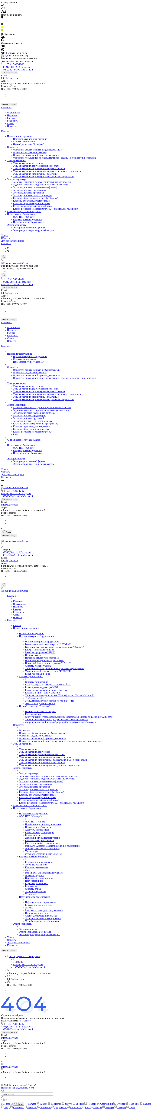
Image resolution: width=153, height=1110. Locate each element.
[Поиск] (3, 257)
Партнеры (12, 115)
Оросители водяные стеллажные (29, 152)
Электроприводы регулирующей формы (33, 230)
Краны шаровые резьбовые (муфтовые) (33, 206)
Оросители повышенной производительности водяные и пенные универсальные (54, 157)
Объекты (5, 238)
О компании (13, 112)
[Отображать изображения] (3, 37)
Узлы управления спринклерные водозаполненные (39, 168)
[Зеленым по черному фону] (2, 31)
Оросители (13, 147)
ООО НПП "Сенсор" (24, 217)
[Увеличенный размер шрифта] (3, 12)
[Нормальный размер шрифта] (3, 8)
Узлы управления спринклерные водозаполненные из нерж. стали (47, 171)
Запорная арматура (17, 179)
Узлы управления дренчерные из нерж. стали (36, 166)
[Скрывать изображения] (2, 40)
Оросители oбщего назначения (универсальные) (37, 149)
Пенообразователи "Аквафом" (28, 144)
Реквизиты (12, 120)
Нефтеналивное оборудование (28, 222)
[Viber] (8, 248)
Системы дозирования (24, 141)
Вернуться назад (9, 1020)
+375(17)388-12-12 (15, 64)
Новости (11, 126)
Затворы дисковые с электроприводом (32, 195)
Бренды (11, 118)
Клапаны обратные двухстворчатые (31, 200)
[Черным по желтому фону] (2, 28)
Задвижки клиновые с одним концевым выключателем (41, 184)
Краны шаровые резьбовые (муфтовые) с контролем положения (45, 209)
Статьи (10, 123)
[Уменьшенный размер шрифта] (2, 5)
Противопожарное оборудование (30, 139)
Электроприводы (16, 225)
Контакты (6, 243)
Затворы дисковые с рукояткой (29, 192)
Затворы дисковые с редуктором (29, 190)
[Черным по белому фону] (2, 18)
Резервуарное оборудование (27, 219)
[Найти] (3, 275)
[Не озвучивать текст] (2, 50)
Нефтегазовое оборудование (22, 214)
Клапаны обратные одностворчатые (31, 203)
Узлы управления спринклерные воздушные (36, 174)
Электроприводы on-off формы (29, 227)
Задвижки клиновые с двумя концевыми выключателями (42, 182)
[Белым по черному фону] (2, 21)
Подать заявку (9, 105)
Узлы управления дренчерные (28, 163)
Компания (6, 107)
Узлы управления (16, 160)
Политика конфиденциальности (17, 1087)
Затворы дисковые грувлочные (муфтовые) (35, 187)
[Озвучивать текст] (3, 46)
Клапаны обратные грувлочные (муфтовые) (35, 198)
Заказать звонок (9, 73)
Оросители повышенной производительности (36, 155)
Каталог (5, 131)
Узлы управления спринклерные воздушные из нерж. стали (43, 176)
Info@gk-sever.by (9, 78)
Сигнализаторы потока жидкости (24, 211)
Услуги (4, 235)
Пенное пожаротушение (20, 136)
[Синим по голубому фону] (2, 24)
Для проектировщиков (12, 240)
